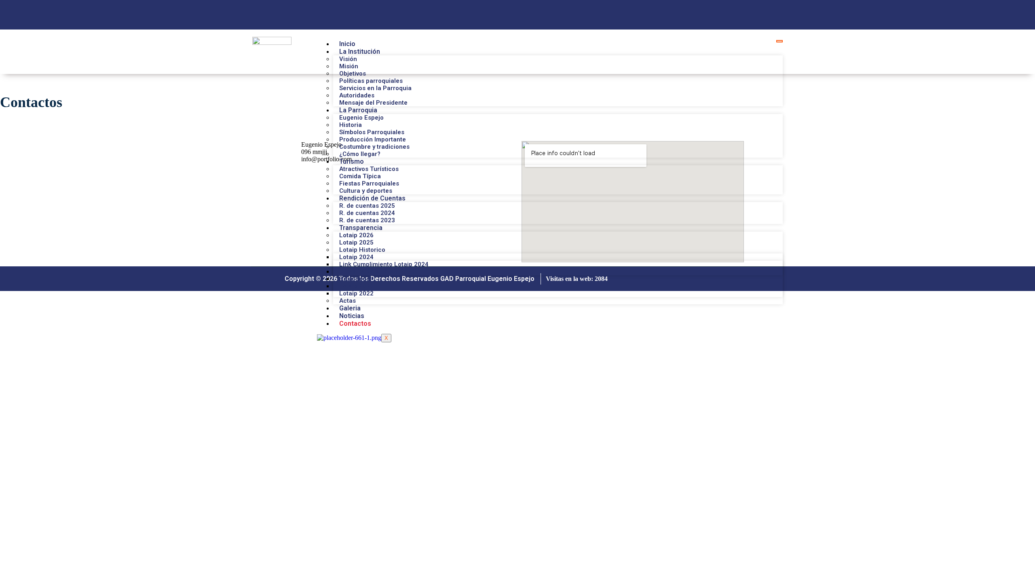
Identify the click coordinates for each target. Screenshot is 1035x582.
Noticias (351, 316)
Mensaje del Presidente (373, 102)
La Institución (359, 51)
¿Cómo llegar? (359, 154)
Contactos (355, 323)
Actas (347, 300)
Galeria (350, 308)
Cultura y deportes (365, 190)
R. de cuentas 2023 (367, 220)
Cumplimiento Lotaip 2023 (377, 271)
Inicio (347, 44)
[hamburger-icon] (779, 41)
